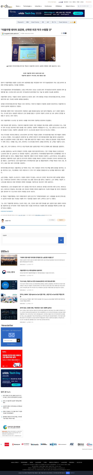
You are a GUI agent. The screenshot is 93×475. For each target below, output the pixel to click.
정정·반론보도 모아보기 (40, 215)
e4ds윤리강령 (64, 462)
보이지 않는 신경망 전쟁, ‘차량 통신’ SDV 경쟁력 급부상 (36, 308)
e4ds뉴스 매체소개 (14, 462)
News (17, 6)
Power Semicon (63, 22)
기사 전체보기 (52, 220)
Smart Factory (35, 22)
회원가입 (74, 2)
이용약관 (31, 462)
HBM (27, 22)
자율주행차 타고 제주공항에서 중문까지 (31, 270)
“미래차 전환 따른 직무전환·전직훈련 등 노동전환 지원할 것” (37, 257)
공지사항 (81, 2)
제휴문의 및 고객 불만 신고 (54, 462)
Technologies (27, 6)
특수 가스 (54, 22)
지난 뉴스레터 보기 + (11, 344)
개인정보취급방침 (24, 462)
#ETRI (6, 211)
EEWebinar (59, 6)
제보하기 (61, 220)
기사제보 (45, 462)
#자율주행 (10, 211)
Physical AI (21, 22)
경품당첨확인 (89, 2)
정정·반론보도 (66, 2)
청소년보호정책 (38, 462)
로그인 (70, 2)
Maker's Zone (70, 6)
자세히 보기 (72, 472)
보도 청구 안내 (21, 215)
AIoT (48, 22)
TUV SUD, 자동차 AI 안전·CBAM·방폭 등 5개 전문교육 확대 (37, 281)
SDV (43, 22)
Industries (38, 6)
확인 (68, 472)
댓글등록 (5, 235)
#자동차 (3, 211)
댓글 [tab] (3, 227)
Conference (48, 6)
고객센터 (78, 2)
